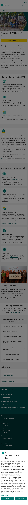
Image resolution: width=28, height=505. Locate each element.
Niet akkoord (21, 498)
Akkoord (7, 498)
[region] (14, 477)
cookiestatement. (14, 493)
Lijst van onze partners (6, 495)
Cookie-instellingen (14, 502)
